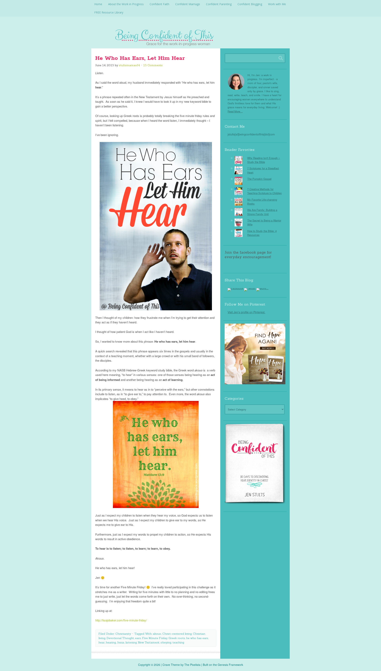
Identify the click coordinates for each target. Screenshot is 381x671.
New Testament (148, 642)
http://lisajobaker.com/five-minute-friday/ (121, 620)
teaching (178, 642)
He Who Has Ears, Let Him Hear (140, 58)
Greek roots (176, 638)
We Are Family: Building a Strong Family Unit (262, 212)
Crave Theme (171, 665)
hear (101, 642)
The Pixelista (192, 665)
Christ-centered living (177, 634)
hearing (111, 642)
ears (138, 638)
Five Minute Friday (154, 638)
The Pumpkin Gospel (259, 179)
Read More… (235, 111)
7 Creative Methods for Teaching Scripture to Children (264, 191)
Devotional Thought (120, 638)
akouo (157, 634)
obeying (166, 642)
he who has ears (197, 638)
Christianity (123, 634)
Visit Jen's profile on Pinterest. (246, 312)
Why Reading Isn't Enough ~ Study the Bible (263, 160)
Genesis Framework (230, 665)
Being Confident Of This (190, 37)
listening (131, 642)
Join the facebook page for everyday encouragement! (248, 254)
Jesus (120, 642)
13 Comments (153, 65)
